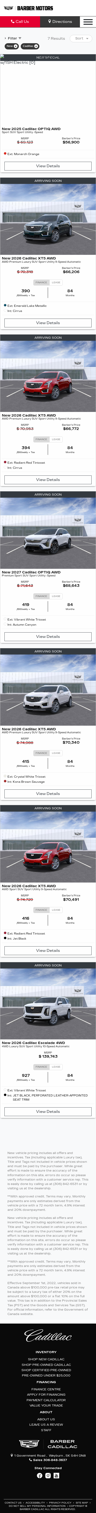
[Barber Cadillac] (28, 8)
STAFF (46, 1430)
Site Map (82, 1502)
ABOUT (46, 1412)
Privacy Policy (60, 1502)
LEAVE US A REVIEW (46, 1424)
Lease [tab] (56, 282)
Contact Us (13, 1502)
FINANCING (46, 1382)
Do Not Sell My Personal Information (37, 1506)
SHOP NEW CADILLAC (46, 1359)
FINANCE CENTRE (46, 1389)
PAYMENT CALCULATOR (46, 1400)
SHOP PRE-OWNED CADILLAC (46, 1365)
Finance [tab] (41, 282)
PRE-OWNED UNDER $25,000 (46, 1375)
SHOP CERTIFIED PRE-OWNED (46, 1370)
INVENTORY (46, 1352)
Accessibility (36, 1502)
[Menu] (88, 21)
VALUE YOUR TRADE (46, 1405)
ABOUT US (46, 1419)
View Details (48, 166)
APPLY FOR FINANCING (46, 1394)
